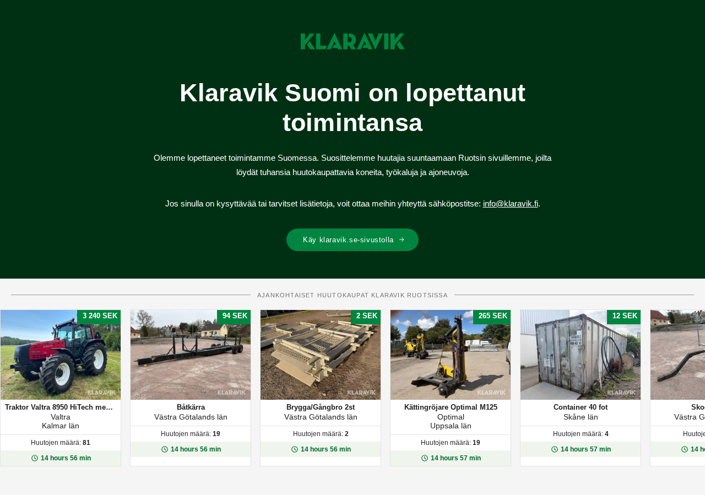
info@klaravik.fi (510, 203)
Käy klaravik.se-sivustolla (348, 240)
